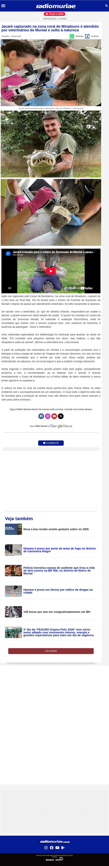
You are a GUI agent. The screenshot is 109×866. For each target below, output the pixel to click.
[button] (3, 6)
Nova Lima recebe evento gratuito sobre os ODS (56, 529)
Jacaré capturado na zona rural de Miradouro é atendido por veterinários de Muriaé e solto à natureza (50, 28)
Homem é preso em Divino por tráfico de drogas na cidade (58, 591)
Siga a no (40, 426)
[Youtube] (54, 416)
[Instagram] (48, 416)
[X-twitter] (61, 416)
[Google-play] (63, 848)
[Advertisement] (54, 685)
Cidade (63, 19)
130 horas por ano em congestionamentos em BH (56, 611)
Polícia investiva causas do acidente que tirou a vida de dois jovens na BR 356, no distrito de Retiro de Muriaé (59, 570)
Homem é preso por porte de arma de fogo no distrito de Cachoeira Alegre (59, 550)
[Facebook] (41, 416)
